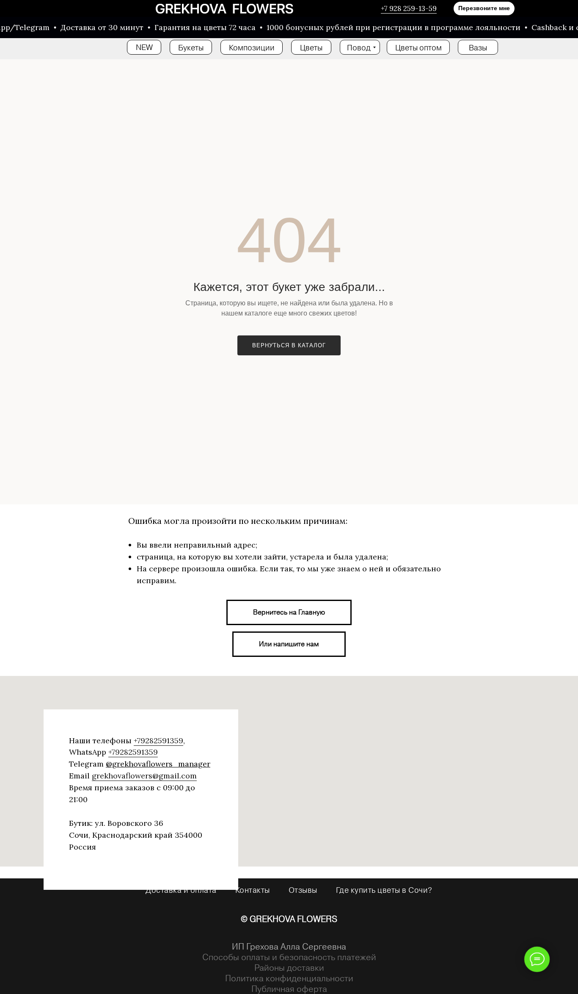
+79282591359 (158, 740)
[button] (484, 8)
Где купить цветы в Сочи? (384, 889)
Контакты (252, 889)
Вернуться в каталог (289, 345)
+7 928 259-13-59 (409, 8)
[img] (224, 9)
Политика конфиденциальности (289, 978)
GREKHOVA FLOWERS (293, 919)
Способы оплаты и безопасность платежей (289, 957)
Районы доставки (289, 967)
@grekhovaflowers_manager (158, 764)
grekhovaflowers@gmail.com (144, 776)
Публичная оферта (289, 988)
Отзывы (303, 889)
